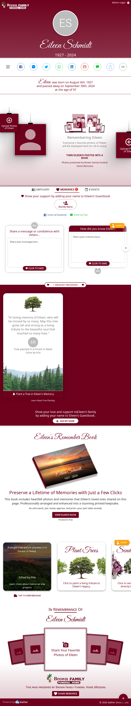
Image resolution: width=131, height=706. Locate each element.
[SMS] (97, 67)
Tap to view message (29, 595)
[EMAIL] (85, 67)
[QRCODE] (8, 67)
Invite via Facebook (57, 215)
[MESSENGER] (33, 67)
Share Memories (67, 693)
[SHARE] (110, 67)
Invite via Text (80, 215)
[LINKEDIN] (72, 67)
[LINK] (123, 67)
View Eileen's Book (65, 515)
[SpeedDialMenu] (123, 698)
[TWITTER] (46, 67)
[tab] (40, 189)
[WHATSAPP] (59, 67)
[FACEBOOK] (21, 67)
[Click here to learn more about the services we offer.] (65, 679)
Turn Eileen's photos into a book (84, 156)
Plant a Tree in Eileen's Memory (34, 394)
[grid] (65, 145)
